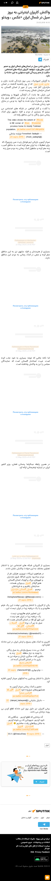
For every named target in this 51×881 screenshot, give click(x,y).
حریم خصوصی (26, 842)
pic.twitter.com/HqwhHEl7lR (25, 666)
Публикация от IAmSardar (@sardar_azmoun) (25, 241)
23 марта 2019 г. (17, 137)
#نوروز (20, 727)
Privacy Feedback (42, 852)
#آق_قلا (20, 626)
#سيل (9, 724)
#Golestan (36, 123)
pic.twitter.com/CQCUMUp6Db (30, 130)
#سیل (28, 583)
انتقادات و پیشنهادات (41, 842)
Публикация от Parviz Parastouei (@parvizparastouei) (25, 348)
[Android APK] (41, 859)
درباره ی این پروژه (43, 839)
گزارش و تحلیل (26, 817)
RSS (32, 852)
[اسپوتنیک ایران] (44, 4)
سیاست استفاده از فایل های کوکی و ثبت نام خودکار (33, 847)
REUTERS (38, 55)
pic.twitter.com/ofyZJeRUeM (25, 730)
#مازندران (29, 727)
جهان (48, 817)
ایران (47, 745)
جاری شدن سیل (41, 84)
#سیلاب (13, 623)
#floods (40, 120)
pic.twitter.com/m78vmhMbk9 (25, 593)
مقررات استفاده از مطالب (25, 839)
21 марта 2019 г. (25, 600)
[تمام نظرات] (47, 877)
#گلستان (30, 626)
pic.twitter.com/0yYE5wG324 (25, 629)
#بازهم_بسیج (25, 663)
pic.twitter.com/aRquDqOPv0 (25, 696)
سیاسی (36, 817)
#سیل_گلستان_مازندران (21, 590)
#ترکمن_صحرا (25, 693)
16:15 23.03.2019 (43, 23)
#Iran (27, 123)
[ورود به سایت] (17, 2)
